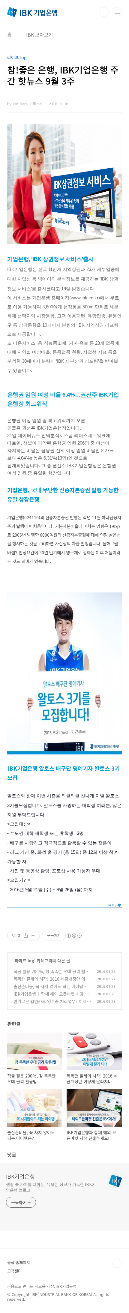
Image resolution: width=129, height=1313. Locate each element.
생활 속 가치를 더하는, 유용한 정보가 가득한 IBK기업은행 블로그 (51, 1187)
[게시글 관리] (33, 935)
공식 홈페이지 (18, 1262)
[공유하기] (25, 935)
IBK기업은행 (20, 1176)
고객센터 (14, 1271)
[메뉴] (117, 11)
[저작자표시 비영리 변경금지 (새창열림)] (74, 935)
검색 (103, 11)
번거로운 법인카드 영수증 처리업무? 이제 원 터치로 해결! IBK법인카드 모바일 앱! (50, 1004)
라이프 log (24, 961)
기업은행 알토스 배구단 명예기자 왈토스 (63, 768)
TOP (117, 1263)
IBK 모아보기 (39, 34)
